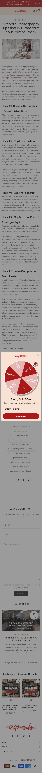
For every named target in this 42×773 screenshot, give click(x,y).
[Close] (38, 354)
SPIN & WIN (21, 416)
